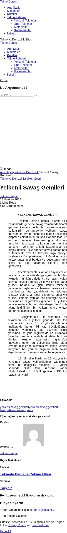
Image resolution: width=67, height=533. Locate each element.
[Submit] (35, 95)
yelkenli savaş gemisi (19, 410)
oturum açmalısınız (41, 509)
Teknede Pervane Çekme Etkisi (25, 474)
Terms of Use (40, 525)
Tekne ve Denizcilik (26, 172)
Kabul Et (5, 531)
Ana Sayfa (6, 172)
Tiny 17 (6, 488)
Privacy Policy (17, 525)
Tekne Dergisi (9, 1)
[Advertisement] (33, 132)
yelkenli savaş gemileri (14, 407)
